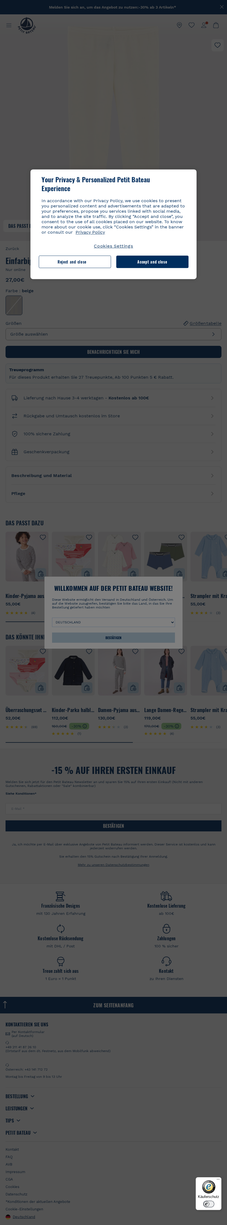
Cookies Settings (113, 246)
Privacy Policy (90, 232)
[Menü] (218, 1180)
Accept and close (152, 262)
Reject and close (72, 262)
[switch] (208, 1204)
